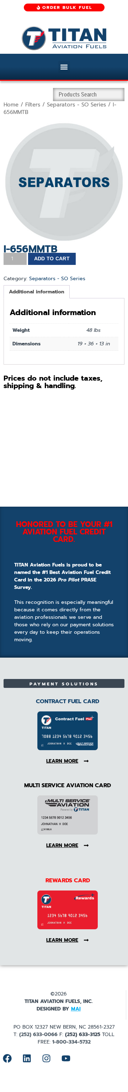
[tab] (37, 291)
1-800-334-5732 (71, 1042)
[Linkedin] (27, 1058)
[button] (64, 67)
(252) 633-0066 (38, 1034)
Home (11, 105)
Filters (32, 105)
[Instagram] (46, 1058)
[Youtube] (66, 1058)
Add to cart (52, 258)
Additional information (36, 292)
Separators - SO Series (76, 105)
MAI (76, 1009)
